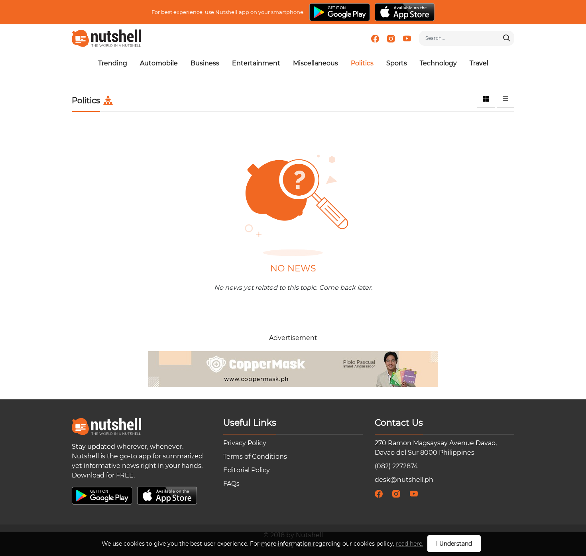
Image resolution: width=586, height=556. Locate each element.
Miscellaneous (315, 63)
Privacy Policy (244, 443)
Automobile (159, 63)
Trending (112, 63)
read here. (409, 543)
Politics (362, 63)
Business (205, 63)
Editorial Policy (246, 470)
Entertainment (256, 63)
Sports (396, 63)
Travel (479, 63)
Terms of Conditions (255, 456)
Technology (438, 63)
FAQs (231, 483)
